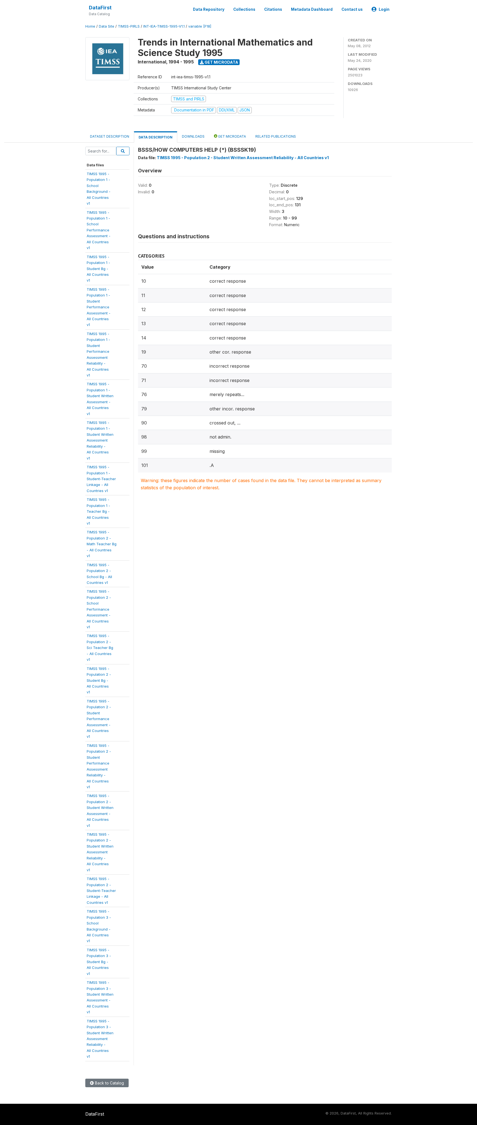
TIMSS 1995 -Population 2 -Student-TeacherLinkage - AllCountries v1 (101, 891)
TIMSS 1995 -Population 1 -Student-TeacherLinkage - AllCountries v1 (101, 479)
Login (384, 9)
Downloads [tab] (193, 136)
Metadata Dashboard (312, 9)
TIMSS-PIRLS (129, 26)
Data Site (106, 26)
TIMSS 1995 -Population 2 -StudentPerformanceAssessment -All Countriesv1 (99, 719)
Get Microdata (221, 62)
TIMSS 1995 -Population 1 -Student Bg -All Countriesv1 (98, 269)
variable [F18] (199, 26)
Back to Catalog (109, 1083)
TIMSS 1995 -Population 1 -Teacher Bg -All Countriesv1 (98, 511)
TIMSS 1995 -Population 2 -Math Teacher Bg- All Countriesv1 (101, 544)
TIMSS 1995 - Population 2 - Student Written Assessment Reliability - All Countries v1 (243, 157)
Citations (273, 9)
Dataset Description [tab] (109, 136)
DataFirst (100, 7)
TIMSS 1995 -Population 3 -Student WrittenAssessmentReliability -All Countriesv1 (100, 1039)
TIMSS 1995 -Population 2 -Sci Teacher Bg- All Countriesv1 (100, 648)
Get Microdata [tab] (231, 136)
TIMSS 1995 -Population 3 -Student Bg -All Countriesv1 (99, 962)
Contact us (352, 9)
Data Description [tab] (156, 137)
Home (90, 26)
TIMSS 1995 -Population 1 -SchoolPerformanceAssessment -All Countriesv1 (98, 230)
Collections (244, 9)
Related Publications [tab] (275, 136)
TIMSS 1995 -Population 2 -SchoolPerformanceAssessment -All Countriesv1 (99, 609)
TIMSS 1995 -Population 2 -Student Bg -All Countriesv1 (99, 680)
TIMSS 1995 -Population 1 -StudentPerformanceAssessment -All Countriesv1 (98, 307)
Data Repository (208, 9)
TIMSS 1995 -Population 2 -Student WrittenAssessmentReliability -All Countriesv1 (100, 852)
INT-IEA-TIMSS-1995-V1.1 (164, 26)
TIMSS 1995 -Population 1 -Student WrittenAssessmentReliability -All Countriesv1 (100, 440)
